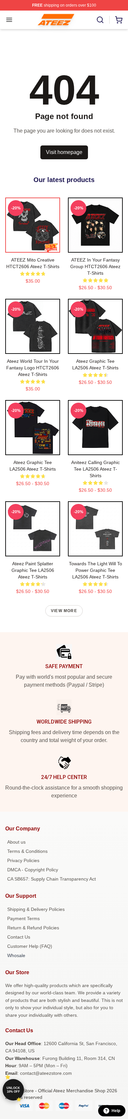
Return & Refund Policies (33, 927)
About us (16, 842)
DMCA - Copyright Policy (32, 869)
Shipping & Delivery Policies (36, 909)
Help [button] (116, 1110)
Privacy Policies (23, 860)
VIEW (32, 246)
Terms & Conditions (27, 851)
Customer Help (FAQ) (29, 946)
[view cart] (119, 20)
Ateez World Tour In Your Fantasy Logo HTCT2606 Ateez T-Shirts (32, 367)
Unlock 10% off (13, 1089)
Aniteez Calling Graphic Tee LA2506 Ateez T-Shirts (95, 469)
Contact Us (18, 937)
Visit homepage (64, 152)
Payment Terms (23, 918)
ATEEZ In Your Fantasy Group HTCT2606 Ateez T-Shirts (95, 266)
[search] (100, 20)
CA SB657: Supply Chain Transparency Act (51, 879)
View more (64, 610)
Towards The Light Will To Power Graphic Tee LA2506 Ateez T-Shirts (95, 570)
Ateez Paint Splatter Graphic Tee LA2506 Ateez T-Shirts (32, 570)
